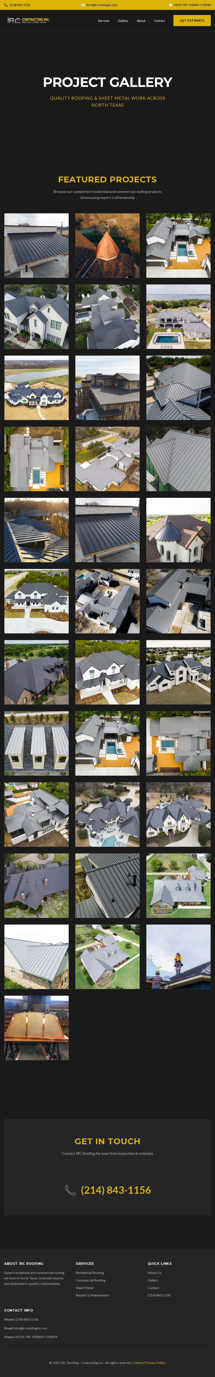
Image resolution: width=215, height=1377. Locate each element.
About (141, 21)
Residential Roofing (90, 1273)
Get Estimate (192, 20)
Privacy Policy (155, 1363)
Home (138, 1363)
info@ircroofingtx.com (102, 5)
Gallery (123, 21)
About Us (154, 1273)
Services (104, 21)
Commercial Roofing (91, 1280)
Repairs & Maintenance (92, 1295)
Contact (159, 21)
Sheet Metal (84, 1288)
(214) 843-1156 (20, 5)
